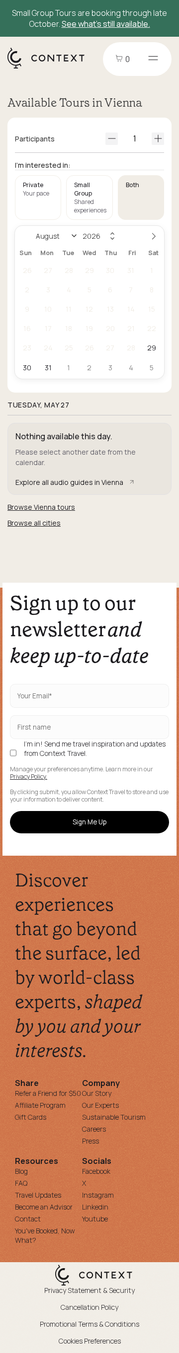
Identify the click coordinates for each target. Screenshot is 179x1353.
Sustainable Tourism (114, 1117)
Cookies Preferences (90, 1341)
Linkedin (95, 1207)
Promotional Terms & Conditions (89, 1324)
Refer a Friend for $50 (48, 1093)
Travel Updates (38, 1195)
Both (132, 185)
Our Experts (100, 1105)
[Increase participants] (158, 139)
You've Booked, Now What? (45, 1235)
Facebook (96, 1171)
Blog (21, 1171)
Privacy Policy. (28, 777)
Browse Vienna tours (41, 507)
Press (90, 1141)
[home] (50, 68)
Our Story (96, 1093)
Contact (28, 1218)
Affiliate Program (40, 1105)
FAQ (21, 1183)
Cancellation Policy (89, 1307)
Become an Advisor (44, 1207)
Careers (94, 1129)
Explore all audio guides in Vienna (69, 482)
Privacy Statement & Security (89, 1290)
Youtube (95, 1218)
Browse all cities (34, 523)
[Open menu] (153, 59)
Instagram (98, 1195)
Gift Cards (30, 1117)
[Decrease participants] (111, 139)
